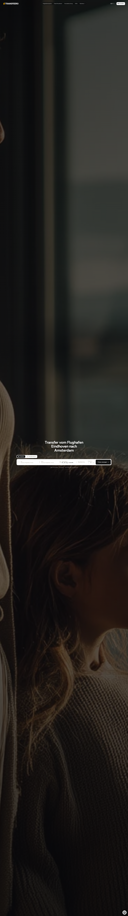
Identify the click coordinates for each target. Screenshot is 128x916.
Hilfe (76, 3)
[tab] (21, 456)
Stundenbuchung (68, 3)
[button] (66, 462)
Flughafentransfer (47, 3)
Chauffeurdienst (58, 3)
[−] (89, 463)
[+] (93, 463)
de (112, 3)
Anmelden (121, 3)
